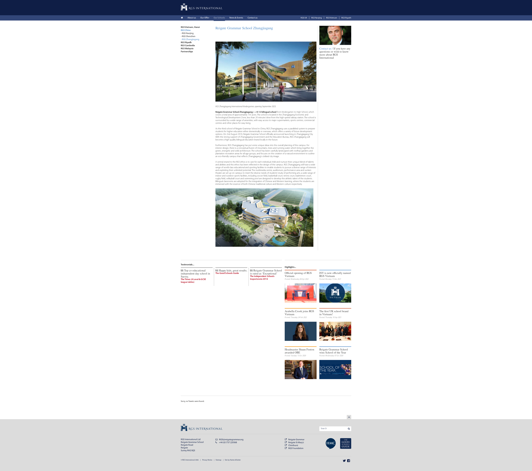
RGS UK (304, 18)
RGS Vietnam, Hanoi (190, 27)
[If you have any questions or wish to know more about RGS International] (335, 35)
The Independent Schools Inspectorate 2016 (262, 277)
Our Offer (204, 18)
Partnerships (187, 52)
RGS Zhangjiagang (190, 39)
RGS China (185, 30)
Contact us (253, 18)
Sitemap (218, 460)
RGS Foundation (295, 448)
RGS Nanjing (316, 18)
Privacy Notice (207, 460)
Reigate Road (187, 445)
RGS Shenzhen (188, 36)
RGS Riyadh (346, 18)
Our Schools (219, 18)
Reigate (184, 448)
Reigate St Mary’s (296, 442)
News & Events (236, 18)
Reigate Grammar (296, 440)
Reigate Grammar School (192, 442)
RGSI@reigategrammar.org (231, 440)
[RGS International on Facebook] (348, 461)
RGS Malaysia (187, 49)
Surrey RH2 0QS (188, 451)
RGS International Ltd (190, 439)
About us (191, 18)
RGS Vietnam (331, 18)
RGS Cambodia (188, 45)
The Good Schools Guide (227, 273)
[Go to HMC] (329, 444)
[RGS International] (201, 6)
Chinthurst (293, 445)
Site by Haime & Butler (233, 460)
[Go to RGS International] (344, 444)
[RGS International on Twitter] (344, 461)
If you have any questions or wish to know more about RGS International (334, 53)
